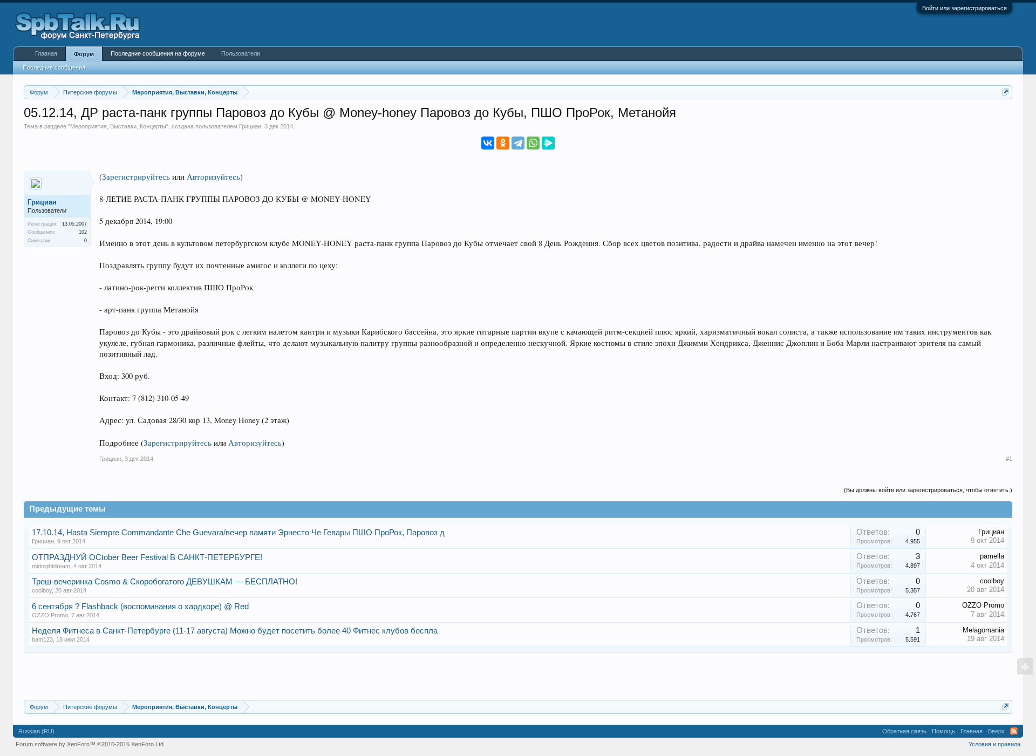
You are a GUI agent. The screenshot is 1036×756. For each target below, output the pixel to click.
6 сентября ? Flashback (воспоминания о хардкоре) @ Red (140, 606)
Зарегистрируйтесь (136, 177)
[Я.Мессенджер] (548, 143)
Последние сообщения (54, 67)
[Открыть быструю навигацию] (1005, 92)
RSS (1014, 731)
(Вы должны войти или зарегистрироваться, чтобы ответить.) (928, 490)
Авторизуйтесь (213, 177)
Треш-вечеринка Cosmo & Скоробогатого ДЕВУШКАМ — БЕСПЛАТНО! (164, 581)
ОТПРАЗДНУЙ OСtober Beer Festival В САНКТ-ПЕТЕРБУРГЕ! (147, 557)
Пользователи (240, 53)
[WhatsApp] (533, 143)
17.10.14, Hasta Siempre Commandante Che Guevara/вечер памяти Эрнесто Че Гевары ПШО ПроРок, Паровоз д (238, 532)
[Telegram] (518, 143)
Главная (46, 53)
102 (83, 232)
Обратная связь (904, 731)
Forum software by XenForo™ (90, 744)
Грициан (250, 126)
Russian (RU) (36, 731)
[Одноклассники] (502, 143)
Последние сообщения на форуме (158, 53)
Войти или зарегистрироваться (964, 8)
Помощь (943, 731)
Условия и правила (994, 744)
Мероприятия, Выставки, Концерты (118, 126)
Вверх (996, 731)
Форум (84, 54)
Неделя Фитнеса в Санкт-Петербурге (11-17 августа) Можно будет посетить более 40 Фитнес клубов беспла (235, 630)
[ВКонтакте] (487, 143)
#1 (1009, 458)
